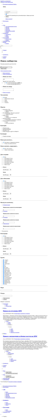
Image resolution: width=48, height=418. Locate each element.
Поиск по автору (6, 92)
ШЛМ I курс (7, 280)
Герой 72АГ (7, 268)
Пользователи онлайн (10, 31)
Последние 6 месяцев (9, 162)
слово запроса (9, 149)
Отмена (5, 299)
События (6, 102)
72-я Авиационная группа (11, 26)
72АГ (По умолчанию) (10, 377)
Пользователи (5, 231)
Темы (6, 100)
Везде (6, 97)
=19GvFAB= (7, 263)
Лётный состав (7, 275)
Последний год (8, 163)
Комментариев (6, 204)
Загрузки (7, 28)
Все (5, 157)
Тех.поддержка (7, 278)
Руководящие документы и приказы (22, 313)
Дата (7, 304)
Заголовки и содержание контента (12, 142)
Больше (7, 32)
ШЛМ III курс (7, 282)
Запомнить (8, 15)
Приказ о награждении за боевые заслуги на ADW (20, 336)
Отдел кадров (6, 37)
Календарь (8, 29)
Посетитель (6, 276)
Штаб (5, 284)
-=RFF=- (6, 261)
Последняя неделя (8, 159)
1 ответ (7, 321)
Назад (7, 392)
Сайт (4, 25)
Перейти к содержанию (5, 1)
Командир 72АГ (7, 273)
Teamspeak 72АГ (6, 41)
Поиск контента (6, 298)
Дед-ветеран (7, 270)
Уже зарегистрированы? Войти (10, 4)
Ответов (5, 211)
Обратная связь (6, 378)
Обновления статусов (9, 98)
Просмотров (6, 223)
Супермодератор (8, 277)
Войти (7, 16)
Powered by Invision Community (15, 381)
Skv (5, 266)
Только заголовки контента (10, 143)
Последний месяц (8, 160)
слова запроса (8, 148)
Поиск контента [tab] (6, 73)
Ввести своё (7, 164)
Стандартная (8, 375)
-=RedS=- (6, 260)
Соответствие (8, 306)
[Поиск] (1, 48)
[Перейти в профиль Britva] (4, 308)
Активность (5, 33)
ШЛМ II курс (7, 281)
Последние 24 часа (9, 158)
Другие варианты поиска (5, 70)
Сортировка (5, 303)
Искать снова (3, 68)
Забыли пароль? (9, 18)
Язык (4, 370)
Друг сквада (7, 271)
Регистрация (5, 21)
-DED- (5, 262)
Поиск (7, 35)
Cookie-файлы (6, 379)
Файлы (6, 101)
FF (5, 265)
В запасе (6, 267)
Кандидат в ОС (7, 272)
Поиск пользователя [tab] (7, 74)
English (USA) (8, 372)
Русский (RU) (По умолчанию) (11, 373)
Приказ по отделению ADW (12, 311)
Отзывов (5, 217)
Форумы (7, 27)
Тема (4, 374)
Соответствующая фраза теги (14, 82)
